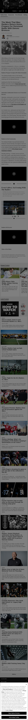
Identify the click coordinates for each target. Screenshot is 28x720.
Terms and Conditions (8, 689)
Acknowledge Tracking (14, 717)
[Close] (26, 684)
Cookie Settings (9, 710)
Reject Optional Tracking (14, 713)
